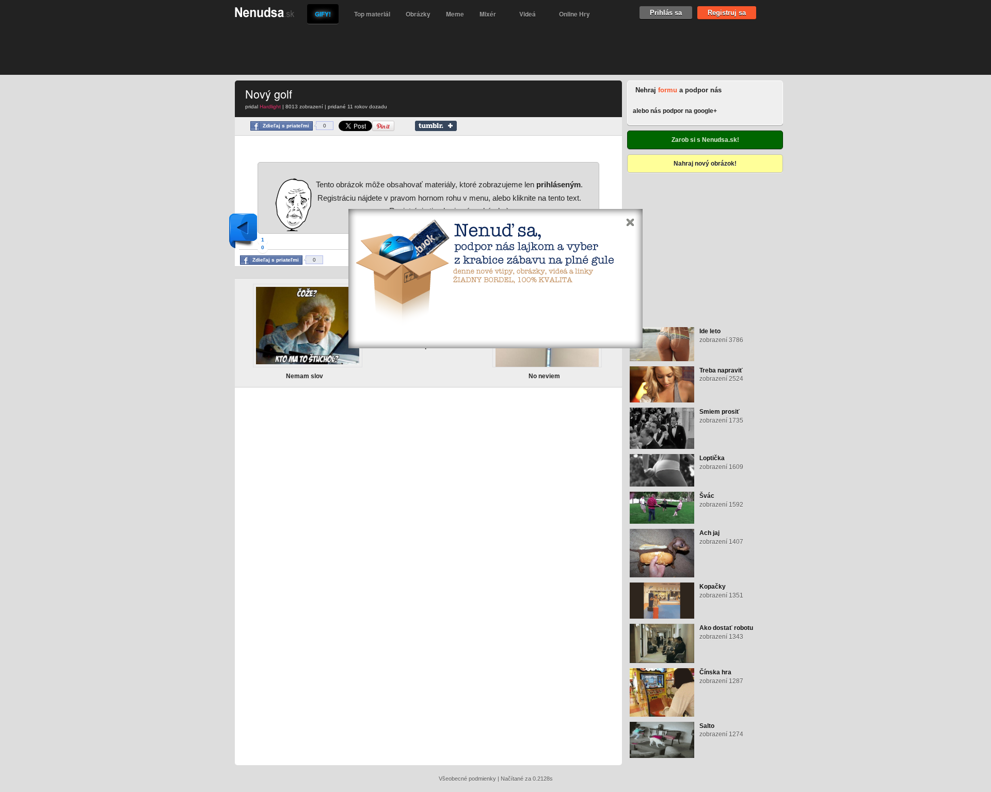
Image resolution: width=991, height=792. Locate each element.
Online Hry (574, 14)
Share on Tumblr (436, 126)
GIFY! (323, 14)
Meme (455, 14)
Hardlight (270, 106)
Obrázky (418, 14)
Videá (527, 14)
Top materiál (372, 14)
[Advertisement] (487, 49)
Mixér (487, 14)
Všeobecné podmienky (467, 778)
